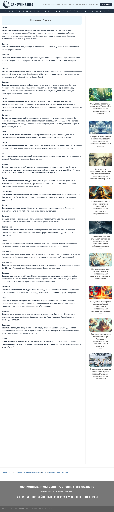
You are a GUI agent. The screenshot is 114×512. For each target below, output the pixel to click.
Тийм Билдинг (7, 472)
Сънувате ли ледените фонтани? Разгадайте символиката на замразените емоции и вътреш (100, 141)
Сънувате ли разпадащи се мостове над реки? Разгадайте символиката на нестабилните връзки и (100, 174)
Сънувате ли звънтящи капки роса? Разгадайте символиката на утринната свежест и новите (100, 109)
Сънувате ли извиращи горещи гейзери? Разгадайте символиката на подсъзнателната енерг (100, 306)
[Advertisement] (100, 49)
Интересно (55, 5)
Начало (46, 5)
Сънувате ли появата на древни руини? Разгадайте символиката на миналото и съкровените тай (100, 207)
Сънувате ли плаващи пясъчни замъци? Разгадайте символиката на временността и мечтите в (101, 340)
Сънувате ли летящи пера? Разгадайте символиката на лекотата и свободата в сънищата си (100, 274)
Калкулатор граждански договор (27, 472)
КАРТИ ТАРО (87, 5)
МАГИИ (78, 5)
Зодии (64, 5)
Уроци (95, 5)
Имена (71, 5)
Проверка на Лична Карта (58, 472)
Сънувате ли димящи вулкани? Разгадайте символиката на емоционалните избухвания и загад (100, 241)
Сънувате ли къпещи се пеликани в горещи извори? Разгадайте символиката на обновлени (100, 374)
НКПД (44, 472)
